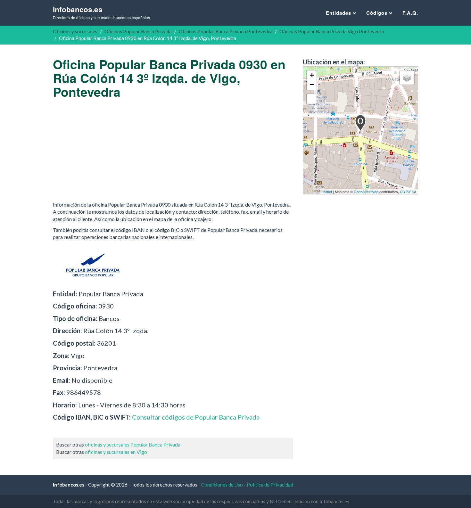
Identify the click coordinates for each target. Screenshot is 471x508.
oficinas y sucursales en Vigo (116, 452)
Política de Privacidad (270, 485)
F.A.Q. (410, 12)
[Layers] (407, 77)
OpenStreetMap (366, 191)
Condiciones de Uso (222, 485)
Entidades (339, 12)
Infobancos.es (101, 12)
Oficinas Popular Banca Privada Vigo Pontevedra (331, 31)
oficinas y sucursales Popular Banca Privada (132, 444)
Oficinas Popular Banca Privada (138, 31)
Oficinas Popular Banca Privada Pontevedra (225, 31)
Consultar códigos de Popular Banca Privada (196, 417)
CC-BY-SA (408, 191)
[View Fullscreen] (312, 99)
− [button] (312, 85)
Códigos (377, 12)
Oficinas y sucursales (75, 31)
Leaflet (326, 191)
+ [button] (312, 75)
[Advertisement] (173, 150)
